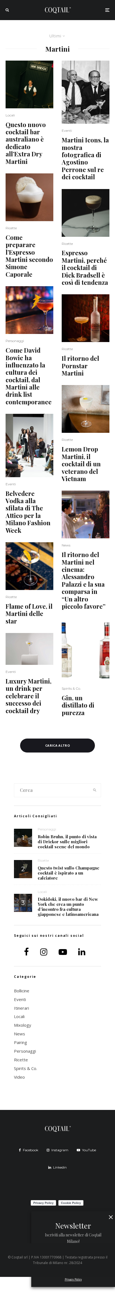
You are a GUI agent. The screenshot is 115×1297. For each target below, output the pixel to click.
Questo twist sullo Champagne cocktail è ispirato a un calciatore (68, 872)
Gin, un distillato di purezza (78, 705)
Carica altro (57, 745)
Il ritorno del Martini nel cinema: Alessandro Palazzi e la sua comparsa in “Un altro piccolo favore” (84, 580)
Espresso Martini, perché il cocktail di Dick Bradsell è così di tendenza (85, 267)
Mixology (22, 1025)
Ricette (11, 228)
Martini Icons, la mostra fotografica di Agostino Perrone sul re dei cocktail (85, 158)
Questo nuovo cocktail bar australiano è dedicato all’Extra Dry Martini (26, 143)
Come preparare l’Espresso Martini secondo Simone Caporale (29, 256)
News (66, 545)
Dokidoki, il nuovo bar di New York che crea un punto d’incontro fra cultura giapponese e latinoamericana (68, 907)
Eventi (11, 484)
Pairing (20, 1042)
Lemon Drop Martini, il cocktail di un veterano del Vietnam (81, 463)
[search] (95, 790)
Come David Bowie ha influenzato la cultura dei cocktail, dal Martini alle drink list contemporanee (29, 376)
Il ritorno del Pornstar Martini (80, 366)
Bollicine (21, 990)
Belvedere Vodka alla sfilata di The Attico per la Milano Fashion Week (28, 512)
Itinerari (21, 1008)
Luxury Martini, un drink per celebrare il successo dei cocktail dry (28, 695)
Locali (10, 115)
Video (19, 1077)
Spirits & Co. (71, 688)
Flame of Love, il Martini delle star (29, 614)
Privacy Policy (73, 1279)
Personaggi (15, 341)
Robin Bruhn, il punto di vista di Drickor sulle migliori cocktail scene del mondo (67, 841)
